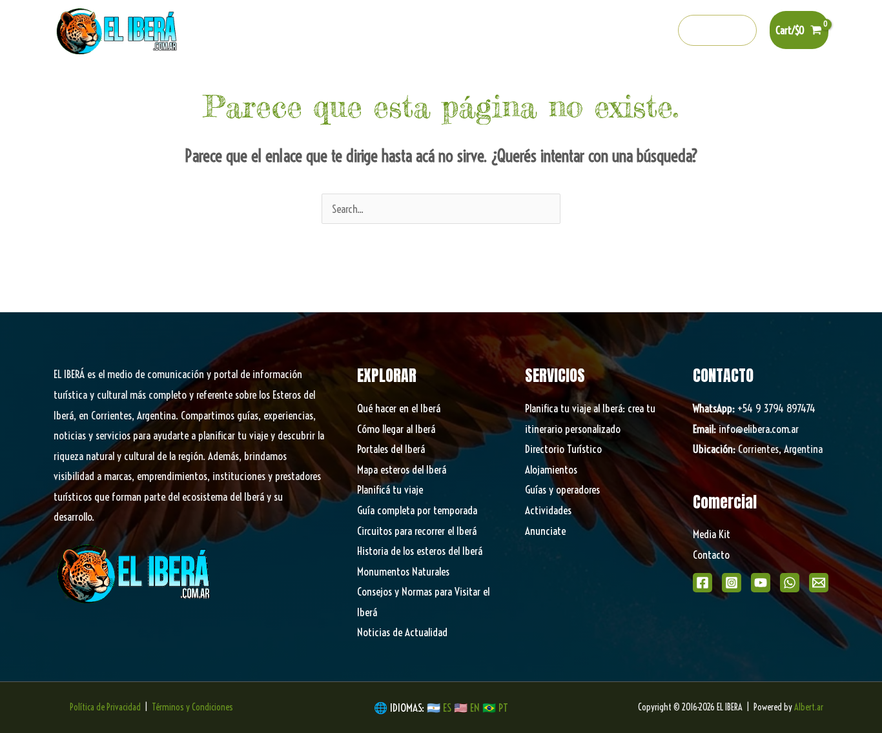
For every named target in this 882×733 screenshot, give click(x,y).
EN (475, 707)
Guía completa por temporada (417, 510)
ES (448, 707)
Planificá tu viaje (390, 489)
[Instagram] (576, 31)
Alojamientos (551, 469)
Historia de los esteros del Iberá (419, 550)
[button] (717, 30)
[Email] (818, 582)
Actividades (548, 510)
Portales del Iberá (336, 84)
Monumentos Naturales (403, 571)
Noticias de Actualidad (402, 632)
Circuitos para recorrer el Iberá (417, 530)
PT (503, 707)
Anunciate (545, 530)
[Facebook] (548, 31)
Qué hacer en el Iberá (225, 84)
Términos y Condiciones (192, 707)
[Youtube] (604, 31)
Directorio (626, 84)
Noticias (684, 84)
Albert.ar (808, 707)
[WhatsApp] (789, 582)
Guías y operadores (562, 489)
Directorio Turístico (563, 449)
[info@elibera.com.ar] (659, 31)
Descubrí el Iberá (438, 84)
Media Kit (711, 534)
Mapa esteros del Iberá (401, 469)
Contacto (711, 554)
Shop (733, 84)
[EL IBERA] (118, 28)
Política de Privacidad (105, 707)
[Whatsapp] (631, 31)
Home (150, 84)
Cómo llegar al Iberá (396, 429)
